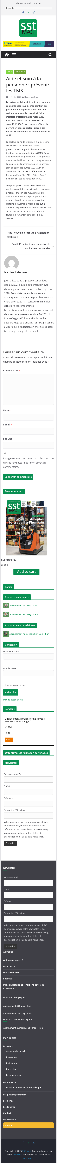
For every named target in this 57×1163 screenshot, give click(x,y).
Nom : (7, 786)
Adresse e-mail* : (12, 774)
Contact (7, 1113)
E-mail (7, 424)
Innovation (11, 1057)
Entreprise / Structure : (15, 810)
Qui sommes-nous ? (13, 960)
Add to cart (26, 571)
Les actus (8, 1046)
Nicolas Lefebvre (31, 97)
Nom (7, 410)
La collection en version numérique (23, 1087)
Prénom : (8, 798)
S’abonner (8, 1125)
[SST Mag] (6, 54)
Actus (9, 72)
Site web (8, 438)
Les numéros (9, 1082)
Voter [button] (8, 739)
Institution (11, 1063)
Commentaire (11, 370)
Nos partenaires (11, 972)
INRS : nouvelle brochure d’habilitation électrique (28, 235)
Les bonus (8, 1100)
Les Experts (9, 966)
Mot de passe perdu (13, 699)
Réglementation (14, 1075)
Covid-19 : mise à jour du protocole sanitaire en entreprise (31, 246)
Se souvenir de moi (15, 685)
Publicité (7, 978)
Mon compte (9, 1119)
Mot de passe (9, 668)
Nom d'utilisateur (11, 651)
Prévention (20, 72)
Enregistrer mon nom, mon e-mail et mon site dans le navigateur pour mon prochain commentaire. (28, 462)
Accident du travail (15, 1051)
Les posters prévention (14, 1094)
